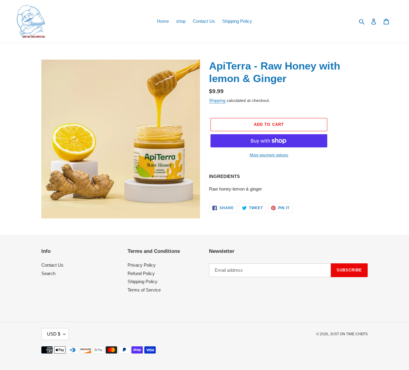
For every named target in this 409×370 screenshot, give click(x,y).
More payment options (269, 155)
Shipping (217, 100)
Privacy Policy (142, 265)
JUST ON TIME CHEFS (349, 334)
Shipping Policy (142, 281)
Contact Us (52, 265)
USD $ (53, 333)
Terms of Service (144, 289)
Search (48, 273)
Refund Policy (141, 273)
